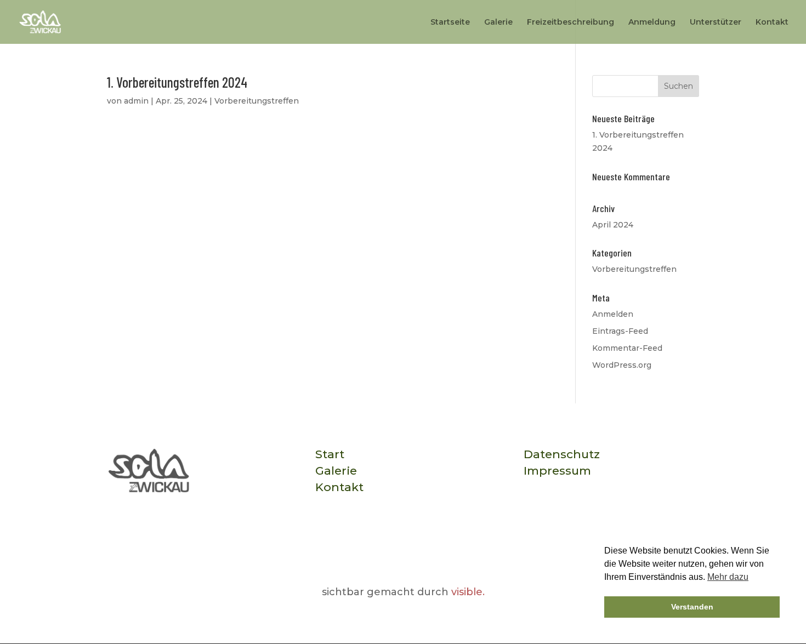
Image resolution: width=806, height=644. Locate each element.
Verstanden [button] (692, 606)
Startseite (450, 22)
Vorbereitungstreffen (256, 101)
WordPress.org (621, 365)
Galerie (498, 22)
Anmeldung (652, 22)
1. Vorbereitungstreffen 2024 (177, 81)
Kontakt (772, 22)
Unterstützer (715, 22)
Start (329, 454)
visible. (468, 592)
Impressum (557, 470)
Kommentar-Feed (627, 348)
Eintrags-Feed (620, 331)
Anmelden (612, 314)
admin (136, 101)
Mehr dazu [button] (727, 577)
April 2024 (612, 225)
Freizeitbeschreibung (570, 22)
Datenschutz (562, 454)
